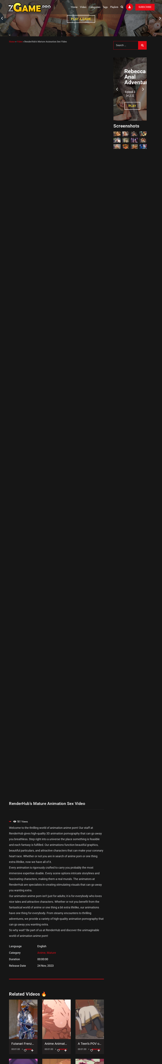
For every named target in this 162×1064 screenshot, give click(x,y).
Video (83, 7)
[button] (2, 18)
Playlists (114, 7)
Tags (105, 7)
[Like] (25, 1050)
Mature (51, 952)
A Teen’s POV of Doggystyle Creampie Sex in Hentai (90, 1044)
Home (74, 7)
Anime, (42, 952)
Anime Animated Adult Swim (56, 1044)
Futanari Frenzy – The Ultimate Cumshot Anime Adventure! (23, 1044)
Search (142, 45)
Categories (94, 7)
